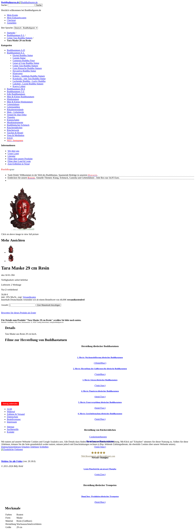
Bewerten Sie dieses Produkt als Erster (18, 312)
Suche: (4, 5)
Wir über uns (13, 151)
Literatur (11, 156)
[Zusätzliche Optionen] (12, 449)
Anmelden (11, 23)
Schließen (44, 447)
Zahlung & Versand (16, 414)
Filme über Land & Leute (19, 161)
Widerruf (11, 411)
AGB (9, 409)
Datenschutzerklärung (11, 447)
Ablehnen (34, 447)
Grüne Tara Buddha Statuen (19, 38)
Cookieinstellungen (98, 437)
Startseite (11, 33)
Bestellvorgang (14, 419)
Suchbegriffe (13, 429)
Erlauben (26, 447)
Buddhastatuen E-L (15, 35)
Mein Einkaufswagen (16, 17)
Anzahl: (4, 305)
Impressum (12, 422)
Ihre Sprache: (7, 28)
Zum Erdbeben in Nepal (19, 164)
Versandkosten (29, 297)
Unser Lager (13, 153)
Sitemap (10, 427)
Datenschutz (12, 417)
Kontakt (10, 432)
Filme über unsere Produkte (20, 158)
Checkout (11, 20)
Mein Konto (12, 15)
